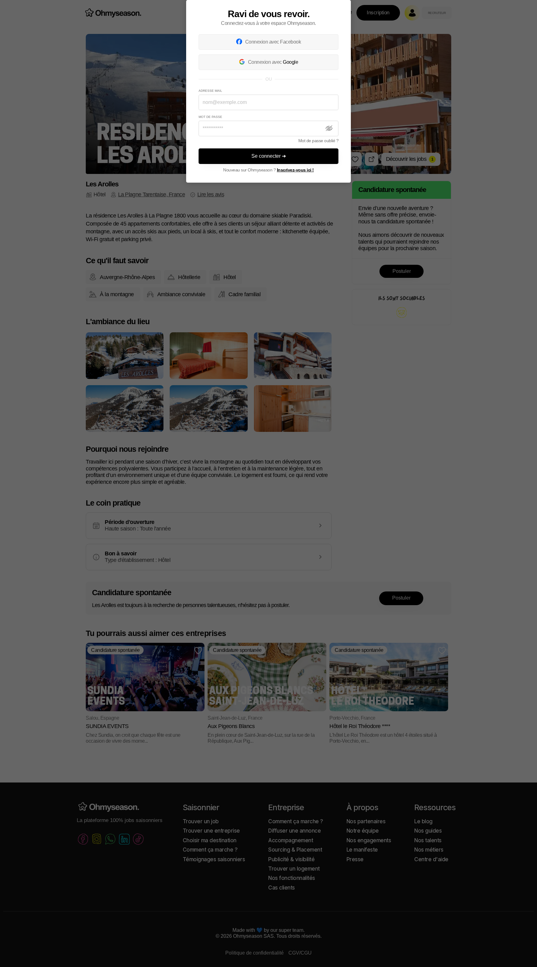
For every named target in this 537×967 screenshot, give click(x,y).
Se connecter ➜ (268, 156)
